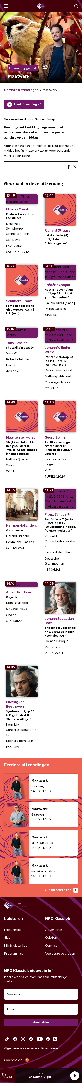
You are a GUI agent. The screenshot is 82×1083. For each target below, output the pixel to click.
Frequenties (12, 929)
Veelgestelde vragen (60, 953)
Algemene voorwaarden (21, 1048)
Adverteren (53, 929)
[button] (74, 1075)
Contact (51, 945)
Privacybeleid (50, 1048)
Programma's (13, 953)
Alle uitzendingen (57, 890)
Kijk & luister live (15, 945)
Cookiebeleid (13, 1060)
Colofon (51, 937)
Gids (7, 937)
